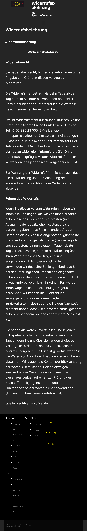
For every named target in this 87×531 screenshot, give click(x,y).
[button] (43, 23)
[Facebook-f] (67, 525)
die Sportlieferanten (42, 14)
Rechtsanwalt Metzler (32, 403)
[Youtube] (79, 525)
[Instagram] (73, 525)
